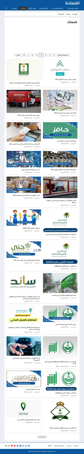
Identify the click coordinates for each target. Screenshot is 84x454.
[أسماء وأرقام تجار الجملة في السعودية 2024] (24, 192)
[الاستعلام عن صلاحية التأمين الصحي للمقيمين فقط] (24, 135)
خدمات (68, 14)
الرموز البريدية (29, 422)
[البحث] (6, 8)
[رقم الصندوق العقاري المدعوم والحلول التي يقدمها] (24, 73)
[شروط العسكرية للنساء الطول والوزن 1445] (60, 163)
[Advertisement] (42, 38)
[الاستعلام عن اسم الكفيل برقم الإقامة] (60, 256)
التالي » (17, 55)
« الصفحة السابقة (63, 55)
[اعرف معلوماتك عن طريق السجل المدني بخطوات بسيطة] (60, 192)
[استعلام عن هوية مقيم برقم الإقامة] (60, 384)
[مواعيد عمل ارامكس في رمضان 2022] (24, 105)
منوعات (57, 366)
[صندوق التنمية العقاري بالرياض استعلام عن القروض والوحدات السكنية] (24, 320)
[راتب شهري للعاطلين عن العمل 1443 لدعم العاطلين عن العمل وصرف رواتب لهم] (24, 288)
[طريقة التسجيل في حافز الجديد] (60, 135)
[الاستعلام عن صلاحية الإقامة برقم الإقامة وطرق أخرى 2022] (60, 352)
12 (24, 55)
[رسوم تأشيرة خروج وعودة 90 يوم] (60, 320)
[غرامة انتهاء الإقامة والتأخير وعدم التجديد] (60, 288)
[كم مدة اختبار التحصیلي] (24, 384)
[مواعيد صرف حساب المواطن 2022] (60, 73)
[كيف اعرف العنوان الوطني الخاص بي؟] (24, 416)
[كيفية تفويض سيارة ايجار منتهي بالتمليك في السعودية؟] (24, 352)
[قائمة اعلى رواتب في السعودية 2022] (60, 105)
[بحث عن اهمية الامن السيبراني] (24, 163)
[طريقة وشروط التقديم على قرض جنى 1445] (24, 256)
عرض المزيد (42, 437)
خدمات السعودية (65, 82)
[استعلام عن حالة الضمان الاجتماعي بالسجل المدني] (60, 224)
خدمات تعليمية (28, 172)
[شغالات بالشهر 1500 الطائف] (24, 224)
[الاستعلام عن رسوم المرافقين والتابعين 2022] (60, 416)
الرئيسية (74, 14)
